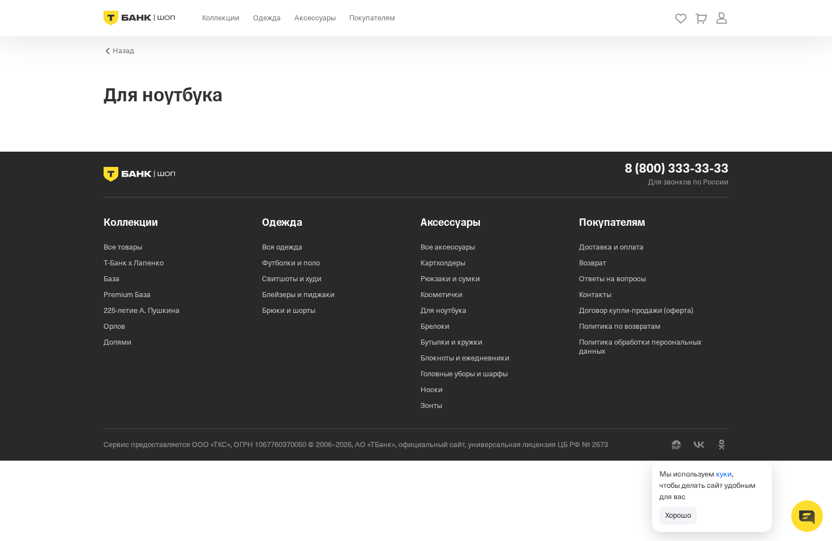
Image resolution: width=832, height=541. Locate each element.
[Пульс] (676, 445)
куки (724, 474)
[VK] (699, 445)
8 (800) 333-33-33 (676, 169)
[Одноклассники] (721, 445)
